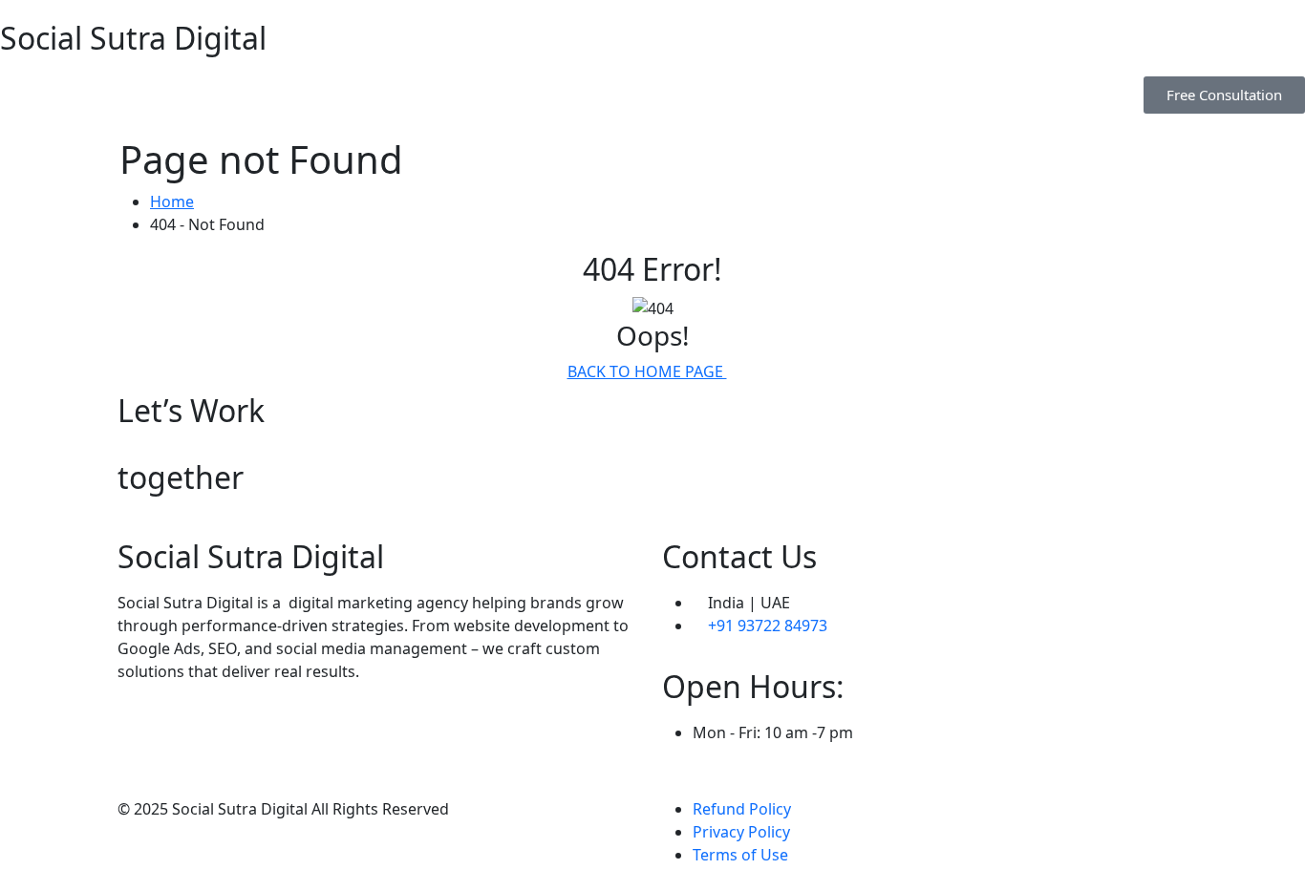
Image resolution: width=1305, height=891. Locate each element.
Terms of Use (740, 854)
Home (172, 201)
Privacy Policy (741, 831)
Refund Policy (742, 808)
